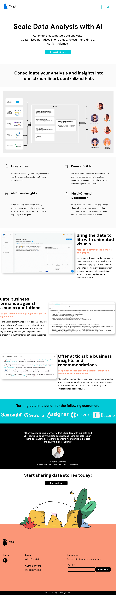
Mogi (12, 6)
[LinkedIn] (5, 560)
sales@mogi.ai (32, 559)
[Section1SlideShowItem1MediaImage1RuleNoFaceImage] (58, 463)
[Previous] (12, 446)
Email (70, 565)
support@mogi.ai (33, 569)
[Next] (104, 446)
